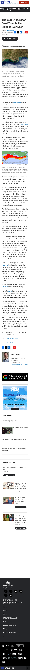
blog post (5, 286)
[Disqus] (15, 555)
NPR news (10, 342)
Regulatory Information (9, 625)
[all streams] (28, 668)
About (5, 607)
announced (17, 103)
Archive (5, 636)
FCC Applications (7, 629)
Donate (24, 2)
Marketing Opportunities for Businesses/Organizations (10, 618)
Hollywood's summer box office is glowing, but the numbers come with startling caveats (20, 518)
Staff (4, 622)
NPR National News (12, 338)
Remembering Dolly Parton (9, 421)
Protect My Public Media (9, 632)
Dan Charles (10, 30)
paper (10, 291)
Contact (5, 610)
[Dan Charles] (5, 357)
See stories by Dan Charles (19, 365)
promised (5, 265)
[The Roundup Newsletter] (15, 398)
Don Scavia (24, 124)
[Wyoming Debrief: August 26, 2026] (7, 430)
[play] (3, 668)
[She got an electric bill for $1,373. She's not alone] (8, 500)
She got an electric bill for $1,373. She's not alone (20, 499)
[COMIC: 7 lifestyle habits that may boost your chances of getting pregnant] (8, 485)
